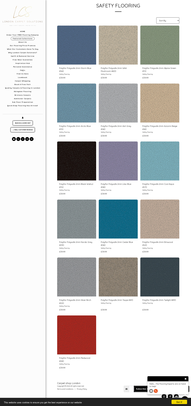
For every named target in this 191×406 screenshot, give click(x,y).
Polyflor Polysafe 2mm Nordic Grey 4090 (75, 243)
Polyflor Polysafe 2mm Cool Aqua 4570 (158, 185)
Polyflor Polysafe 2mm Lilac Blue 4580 (116, 185)
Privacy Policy (82, 389)
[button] (14, 139)
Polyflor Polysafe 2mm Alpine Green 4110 (159, 69)
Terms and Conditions (65, 389)
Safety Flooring (64, 74)
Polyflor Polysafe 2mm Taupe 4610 (117, 300)
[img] (76, 45)
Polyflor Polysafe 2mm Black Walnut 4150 (76, 185)
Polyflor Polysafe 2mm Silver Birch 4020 (75, 301)
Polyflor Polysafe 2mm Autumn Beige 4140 (159, 127)
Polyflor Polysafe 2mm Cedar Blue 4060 (117, 243)
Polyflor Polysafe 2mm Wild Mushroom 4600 (114, 69)
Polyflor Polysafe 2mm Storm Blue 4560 (75, 69)
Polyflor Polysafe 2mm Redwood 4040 (74, 359)
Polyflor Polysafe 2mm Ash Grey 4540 (116, 127)
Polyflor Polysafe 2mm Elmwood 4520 (157, 243)
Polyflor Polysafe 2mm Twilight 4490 (159, 300)
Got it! (179, 402)
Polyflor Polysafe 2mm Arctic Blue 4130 (75, 127)
